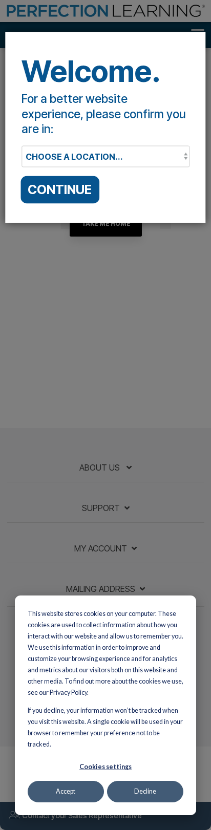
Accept (65, 791)
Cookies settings (105, 767)
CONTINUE (60, 189)
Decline (145, 791)
